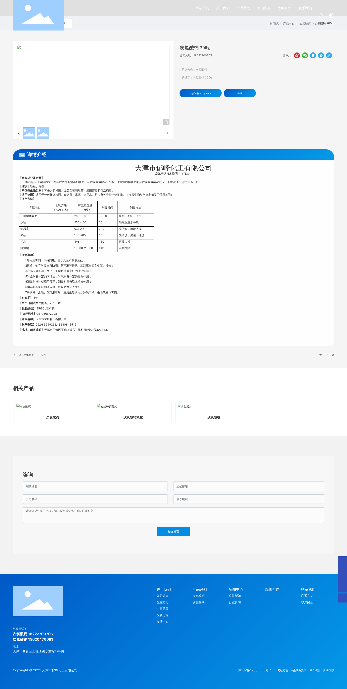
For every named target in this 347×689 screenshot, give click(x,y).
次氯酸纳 (213, 417)
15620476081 (40, 639)
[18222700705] (342, 569)
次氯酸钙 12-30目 (34, 354)
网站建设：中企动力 (289, 670)
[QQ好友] (313, 55)
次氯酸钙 (52, 417)
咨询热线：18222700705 (196, 55)
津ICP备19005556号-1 (254, 670)
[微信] (305, 55)
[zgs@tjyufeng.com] (342, 560)
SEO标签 (314, 670)
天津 (303, 670)
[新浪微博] (297, 55)
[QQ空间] (321, 55)
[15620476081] (342, 578)
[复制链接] (329, 55)
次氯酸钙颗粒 (133, 417)
